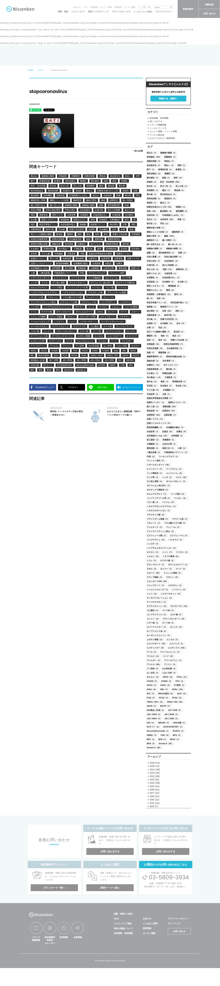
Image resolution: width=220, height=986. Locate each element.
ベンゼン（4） (180, 498)
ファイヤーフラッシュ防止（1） (161, 531)
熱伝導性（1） (153, 310)
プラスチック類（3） (156, 514)
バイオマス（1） (176, 539)
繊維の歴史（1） (154, 235)
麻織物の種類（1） (168, 152)
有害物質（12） (153, 344)
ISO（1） (151, 722)
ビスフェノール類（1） (157, 535)
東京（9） (162, 339)
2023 (152, 772)
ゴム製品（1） (153, 610)
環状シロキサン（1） (156, 285)
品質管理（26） (154, 414)
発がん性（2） (153, 269)
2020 (152, 782)
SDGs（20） (178, 689)
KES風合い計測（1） (156, 710)
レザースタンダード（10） (158, 464)
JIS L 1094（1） (154, 718)
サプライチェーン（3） (157, 606)
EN (144, 7)
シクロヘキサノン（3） (171, 593)
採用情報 (118, 7)
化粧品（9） (167, 431)
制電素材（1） (169, 439)
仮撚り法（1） (168, 448)
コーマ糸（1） (168, 610)
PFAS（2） (177, 697)
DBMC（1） (152, 735)
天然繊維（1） (169, 389)
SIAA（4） (152, 689)
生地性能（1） (153, 281)
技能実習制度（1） (155, 369)
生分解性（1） (168, 281)
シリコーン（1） (179, 589)
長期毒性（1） (153, 190)
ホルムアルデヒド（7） (157, 493)
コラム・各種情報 (90, 7)
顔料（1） (182, 165)
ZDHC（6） (168, 676)
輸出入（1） (165, 202)
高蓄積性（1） (170, 156)
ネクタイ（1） (153, 552)
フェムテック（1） (155, 527)
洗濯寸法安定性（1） (169, 319)
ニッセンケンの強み (143, 11)
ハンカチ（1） (153, 543)
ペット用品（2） (177, 493)
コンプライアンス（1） (157, 614)
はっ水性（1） (153, 672)
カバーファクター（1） (157, 627)
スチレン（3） (172, 577)
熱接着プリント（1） (169, 306)
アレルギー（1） (154, 660)
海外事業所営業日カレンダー (50, 940)
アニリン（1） (170, 664)
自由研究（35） (167, 219)
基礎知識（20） (170, 406)
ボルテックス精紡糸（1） (158, 489)
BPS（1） (177, 735)
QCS (116, 918)
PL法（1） (151, 697)
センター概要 (129, 7)
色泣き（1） (152, 219)
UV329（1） (152, 681)
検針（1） (165, 335)
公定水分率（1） (169, 443)
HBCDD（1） (164, 722)
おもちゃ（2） (153, 676)
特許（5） (161, 298)
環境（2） (170, 290)
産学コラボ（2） (154, 273)
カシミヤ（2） (176, 627)
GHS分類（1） (179, 722)
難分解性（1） (153, 177)
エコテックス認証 (123, 923)
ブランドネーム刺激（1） (158, 518)
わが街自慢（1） (169, 668)
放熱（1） (151, 352)
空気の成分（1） (154, 260)
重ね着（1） (152, 194)
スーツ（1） (181, 568)
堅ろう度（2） (153, 406)
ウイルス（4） (153, 656)
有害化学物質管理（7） (173, 344)
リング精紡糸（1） (155, 473)
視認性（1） (181, 206)
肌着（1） (181, 219)
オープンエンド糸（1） (157, 631)
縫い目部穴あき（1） (156, 244)
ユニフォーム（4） (174, 473)
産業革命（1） (182, 269)
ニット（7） (167, 552)
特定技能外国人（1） (179, 302)
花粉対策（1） (153, 215)
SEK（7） (164, 689)
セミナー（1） (166, 568)
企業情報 (77, 937)
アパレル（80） (154, 664)
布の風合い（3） (154, 377)
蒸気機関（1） (182, 211)
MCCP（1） (165, 706)
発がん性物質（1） (170, 265)
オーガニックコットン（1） (159, 635)
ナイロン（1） (182, 552)
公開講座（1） (153, 443)
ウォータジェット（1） (170, 651)
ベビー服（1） (153, 502)
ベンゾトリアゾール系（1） (159, 498)
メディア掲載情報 (36, 939)
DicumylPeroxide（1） (158, 731)
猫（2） (150, 298)
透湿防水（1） (170, 198)
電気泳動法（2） (154, 173)
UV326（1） (166, 681)
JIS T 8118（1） (175, 710)
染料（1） (151, 339)
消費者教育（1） (154, 315)
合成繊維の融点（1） (175, 427)
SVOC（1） (152, 685)
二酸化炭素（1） (154, 452)
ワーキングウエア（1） (169, 456)
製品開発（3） (166, 211)
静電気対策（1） (165, 169)
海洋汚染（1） (170, 315)
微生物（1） (171, 369)
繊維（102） (169, 235)
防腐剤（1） (152, 181)
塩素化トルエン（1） (177, 402)
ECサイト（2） (153, 726)
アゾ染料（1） (153, 668)
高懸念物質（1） (154, 161)
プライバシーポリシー (178, 918)
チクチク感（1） (167, 560)
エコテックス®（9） (156, 647)
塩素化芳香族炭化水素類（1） (160, 398)
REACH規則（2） (166, 693)
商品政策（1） (153, 410)
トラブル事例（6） (171, 556)
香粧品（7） (169, 161)
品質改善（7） (170, 414)
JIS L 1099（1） (154, 714)
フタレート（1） (154, 523)
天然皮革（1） (153, 394)
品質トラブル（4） (155, 419)
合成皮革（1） (153, 431)
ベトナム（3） (168, 502)
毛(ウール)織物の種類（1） (159, 331)
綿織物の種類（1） (155, 248)
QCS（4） (182, 693)
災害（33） (167, 310)
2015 (152, 799)
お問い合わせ (209, 13)
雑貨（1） (166, 177)
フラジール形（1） (180, 518)
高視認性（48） (154, 156)
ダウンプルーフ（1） (156, 564)
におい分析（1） (169, 672)
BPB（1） (162, 739)
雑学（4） (178, 177)
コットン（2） (153, 618)
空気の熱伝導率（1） (173, 256)
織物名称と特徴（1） (156, 227)
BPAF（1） (175, 739)
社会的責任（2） (171, 260)
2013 (152, 806)
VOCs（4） (182, 676)
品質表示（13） (169, 410)
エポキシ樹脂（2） (155, 639)
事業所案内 (188, 8)
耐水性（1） (152, 223)
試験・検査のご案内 (123, 913)
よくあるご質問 (150, 923)
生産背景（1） (171, 273)
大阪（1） (166, 394)
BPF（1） (151, 739)
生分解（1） (183, 281)
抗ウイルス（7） (171, 364)
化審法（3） (181, 431)
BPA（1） (151, 743)
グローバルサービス (121, 11)
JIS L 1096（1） (171, 714)
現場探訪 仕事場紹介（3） (159, 294)
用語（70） (168, 269)
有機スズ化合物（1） (179, 339)
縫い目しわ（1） (175, 244)
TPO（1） (179, 681)
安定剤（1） (152, 385)
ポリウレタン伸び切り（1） (159, 485)
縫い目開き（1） (169, 240)
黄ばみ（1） (152, 152)
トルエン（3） (153, 556)
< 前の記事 (138, 150)
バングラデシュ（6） (156, 539)
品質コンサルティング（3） (159, 423)
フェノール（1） (173, 527)
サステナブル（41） (179, 606)
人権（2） (182, 448)
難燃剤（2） (170, 173)
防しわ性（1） (182, 186)
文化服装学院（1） (175, 348)
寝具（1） (165, 381)
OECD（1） (152, 706)
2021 (152, 779)
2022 (152, 776)
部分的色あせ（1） (168, 194)
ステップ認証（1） (155, 577)
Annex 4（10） (154, 747)
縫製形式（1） (153, 240)
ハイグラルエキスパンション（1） (162, 547)
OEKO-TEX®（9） (155, 701)
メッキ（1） (167, 477)
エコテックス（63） (177, 647)
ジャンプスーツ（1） (156, 585)
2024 (152, 769)
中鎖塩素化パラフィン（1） (176, 452)
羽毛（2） (164, 223)
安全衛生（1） (166, 385)
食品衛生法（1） (154, 165)
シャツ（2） (152, 593)
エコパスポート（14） (157, 643)
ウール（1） (152, 651)
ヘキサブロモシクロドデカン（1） (162, 506)
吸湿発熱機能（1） (155, 427)
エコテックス (78, 11)
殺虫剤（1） (179, 331)
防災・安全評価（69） (170, 181)
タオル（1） (152, 568)
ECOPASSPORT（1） (173, 726)
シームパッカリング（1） (158, 589)
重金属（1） (179, 190)
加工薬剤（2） (153, 439)
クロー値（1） (153, 622)
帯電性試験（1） (169, 373)
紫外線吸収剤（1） (167, 252)
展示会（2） (152, 381)
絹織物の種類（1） (174, 248)
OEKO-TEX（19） (175, 701)
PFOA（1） (164, 697)
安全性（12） (181, 385)
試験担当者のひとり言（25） (160, 206)
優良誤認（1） (153, 448)
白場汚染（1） (153, 265)
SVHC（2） (165, 685)
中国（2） (151, 456)
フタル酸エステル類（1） (175, 523)
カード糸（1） (168, 622)
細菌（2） (151, 252)
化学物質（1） (177, 435)
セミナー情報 (106, 7)
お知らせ (77, 7)
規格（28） (152, 211)
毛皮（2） (162, 327)
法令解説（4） (166, 323)
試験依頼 (209, 4)
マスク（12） (181, 477)
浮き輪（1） (152, 319)
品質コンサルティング (98, 11)
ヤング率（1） (153, 477)
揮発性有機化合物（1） (176, 356)
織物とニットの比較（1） (158, 231)
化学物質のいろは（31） (157, 435)
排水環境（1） (169, 360)
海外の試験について (123, 928)
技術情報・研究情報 (123, 933)
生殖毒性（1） (153, 277)
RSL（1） (151, 693)
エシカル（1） (173, 639)
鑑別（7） (166, 190)
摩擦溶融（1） (164, 352)
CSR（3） (165, 735)
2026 (152, 762)
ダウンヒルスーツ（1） (178, 564)
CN (148, 7)
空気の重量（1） (154, 256)
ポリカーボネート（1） (176, 481)
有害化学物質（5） (155, 348)
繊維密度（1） (178, 231)
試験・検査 (63, 11)
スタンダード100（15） (157, 581)
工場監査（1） (171, 377)
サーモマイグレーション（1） (160, 597)
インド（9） (168, 656)
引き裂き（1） (153, 373)
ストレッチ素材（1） (173, 572)
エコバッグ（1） (177, 643)
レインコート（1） (155, 468)
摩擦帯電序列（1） (155, 356)
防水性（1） (152, 186)
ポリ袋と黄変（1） (155, 481)
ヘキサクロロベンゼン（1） (159, 510)
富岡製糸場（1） (179, 381)
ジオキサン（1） (175, 585)
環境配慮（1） (174, 285)
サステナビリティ (163, 11)
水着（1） (151, 327)
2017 (152, 792)
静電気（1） (181, 169)
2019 (152, 786)
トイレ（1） (152, 560)
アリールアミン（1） (173, 660)
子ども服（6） (153, 389)
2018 (152, 789)
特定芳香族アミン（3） (157, 302)
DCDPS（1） (179, 731)
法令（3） (180, 323)
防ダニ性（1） (166, 186)
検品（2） (176, 335)
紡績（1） (182, 252)
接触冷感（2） (153, 360)
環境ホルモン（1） (155, 290)
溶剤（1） (179, 310)
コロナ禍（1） (176, 614)
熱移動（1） (152, 306)
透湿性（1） (152, 202)
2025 (152, 766)
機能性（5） (152, 335)
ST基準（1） (179, 685)
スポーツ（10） (154, 572)
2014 (152, 803)
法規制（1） (152, 323)
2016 (152, 796)
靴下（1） (151, 169)
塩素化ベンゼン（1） (156, 402)
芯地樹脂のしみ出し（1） (173, 215)
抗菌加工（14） (154, 364)
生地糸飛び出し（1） (171, 277)
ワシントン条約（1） (156, 460)
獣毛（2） (178, 294)
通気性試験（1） (154, 198)
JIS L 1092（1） (171, 718)
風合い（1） (169, 165)
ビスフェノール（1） (179, 535)
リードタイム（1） (174, 468)
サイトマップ (174, 923)
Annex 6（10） (166, 743)
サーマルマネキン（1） (157, 602)
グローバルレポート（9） (174, 618)
